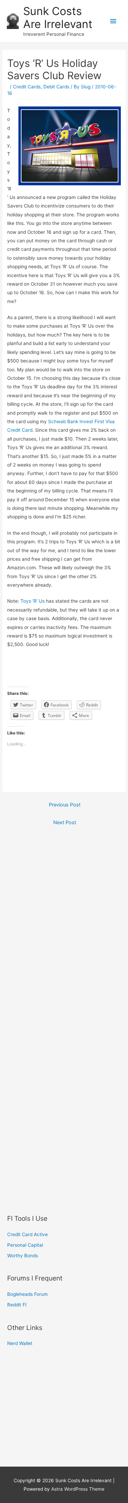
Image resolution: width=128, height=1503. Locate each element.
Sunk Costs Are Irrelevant (58, 17)
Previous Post (65, 805)
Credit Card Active (27, 1234)
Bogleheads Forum (27, 1294)
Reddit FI (17, 1304)
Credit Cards (27, 86)
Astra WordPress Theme (77, 1489)
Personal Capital (25, 1245)
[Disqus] (63, 923)
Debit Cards (56, 86)
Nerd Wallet (19, 1343)
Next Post (64, 822)
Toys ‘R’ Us (32, 601)
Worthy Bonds (22, 1255)
